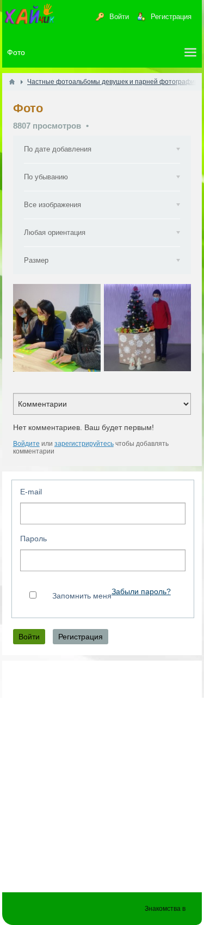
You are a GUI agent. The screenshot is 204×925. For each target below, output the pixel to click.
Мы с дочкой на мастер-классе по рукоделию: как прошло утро (57, 327)
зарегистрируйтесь (84, 444)
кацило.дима (45, 368)
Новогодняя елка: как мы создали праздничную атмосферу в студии (147, 327)
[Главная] (12, 81)
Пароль (33, 538)
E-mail (31, 491)
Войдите (26, 444)
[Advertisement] (102, 771)
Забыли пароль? (141, 592)
